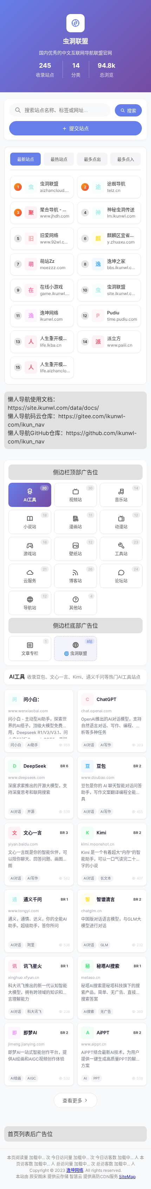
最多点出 (92, 159)
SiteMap (127, 1176)
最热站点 (59, 159)
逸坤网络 (74, 1170)
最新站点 (25, 159)
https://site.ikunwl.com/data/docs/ (53, 407)
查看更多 (72, 1100)
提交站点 (79, 128)
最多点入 (125, 159)
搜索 (131, 110)
